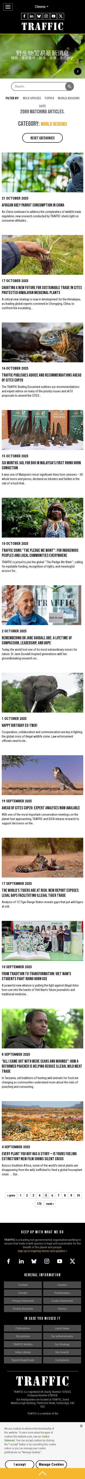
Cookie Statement (62, 1300)
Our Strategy (62, 1344)
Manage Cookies (51, 1464)
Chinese (40, 7)
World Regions (69, 98)
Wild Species (32, 98)
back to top (42, 1473)
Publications (22, 1328)
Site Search (62, 1352)
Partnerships (62, 1293)
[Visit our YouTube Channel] (53, 16)
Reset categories (42, 138)
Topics (49, 98)
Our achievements (62, 1336)
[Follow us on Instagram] (46, 16)
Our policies (23, 1336)
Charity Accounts (23, 1308)
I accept (20, 1464)
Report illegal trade (23, 1360)
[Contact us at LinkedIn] (31, 16)
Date (42, 106)
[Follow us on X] (61, 16)
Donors (62, 1308)
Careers (62, 1284)
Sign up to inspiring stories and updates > (42, 1251)
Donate (23, 1293)
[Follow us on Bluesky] (39, 16)
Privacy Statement (23, 1300)
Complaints (62, 1360)
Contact (23, 1284)
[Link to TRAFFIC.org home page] (42, 27)
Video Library (23, 1352)
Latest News (62, 1328)
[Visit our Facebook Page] (24, 16)
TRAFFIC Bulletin (23, 1344)
